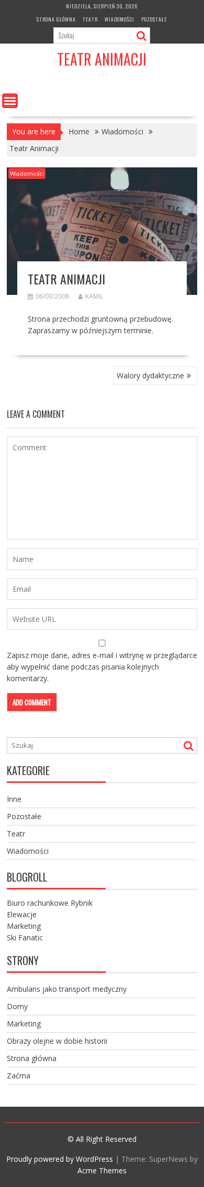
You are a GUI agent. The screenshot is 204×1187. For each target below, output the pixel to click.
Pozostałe (154, 19)
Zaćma (18, 1075)
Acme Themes (102, 1170)
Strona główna (56, 19)
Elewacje (22, 914)
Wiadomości (119, 19)
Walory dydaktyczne (150, 375)
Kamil (94, 296)
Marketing (24, 926)
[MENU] (10, 100)
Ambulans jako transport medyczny (67, 989)
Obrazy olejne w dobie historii (57, 1041)
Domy (17, 1006)
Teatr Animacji (101, 59)
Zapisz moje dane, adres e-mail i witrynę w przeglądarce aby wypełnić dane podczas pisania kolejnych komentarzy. (102, 666)
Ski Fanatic (25, 937)
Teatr (90, 19)
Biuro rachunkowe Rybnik (50, 903)
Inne (14, 799)
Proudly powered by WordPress (59, 1159)
